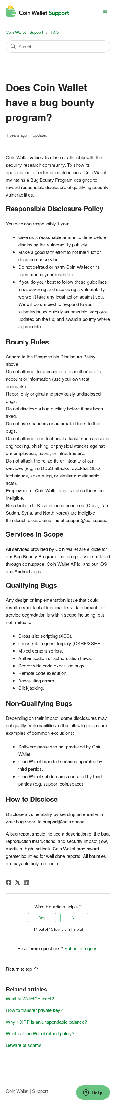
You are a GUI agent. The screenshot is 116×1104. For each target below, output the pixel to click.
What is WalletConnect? (30, 998)
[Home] (38, 11)
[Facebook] (8, 882)
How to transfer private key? (34, 1010)
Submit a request (81, 948)
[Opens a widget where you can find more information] (93, 1093)
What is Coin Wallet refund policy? (40, 1033)
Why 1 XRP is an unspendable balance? (46, 1021)
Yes (42, 917)
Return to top (19, 968)
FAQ (55, 32)
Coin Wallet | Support (24, 32)
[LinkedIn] (26, 882)
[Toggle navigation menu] (105, 11)
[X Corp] (17, 882)
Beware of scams (23, 1045)
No (74, 917)
